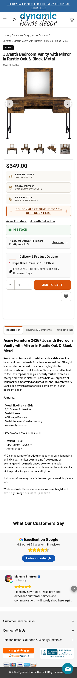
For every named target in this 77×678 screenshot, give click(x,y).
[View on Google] (8, 578)
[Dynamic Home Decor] (38, 19)
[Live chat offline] (67, 668)
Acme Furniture (39, 35)
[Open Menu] (5, 20)
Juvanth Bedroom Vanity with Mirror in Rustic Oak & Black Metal (35, 41)
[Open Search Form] (14, 20)
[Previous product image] (9, 104)
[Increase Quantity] (28, 285)
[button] (12, 149)
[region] (38, 149)
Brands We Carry (20, 35)
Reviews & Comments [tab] (39, 329)
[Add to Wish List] (66, 296)
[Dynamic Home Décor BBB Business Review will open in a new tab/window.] (57, 653)
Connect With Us (14, 630)
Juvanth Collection (42, 221)
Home (6, 35)
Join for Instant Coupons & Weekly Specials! (32, 640)
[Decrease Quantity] (10, 285)
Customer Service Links (19, 621)
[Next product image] (68, 104)
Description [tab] (13, 329)
